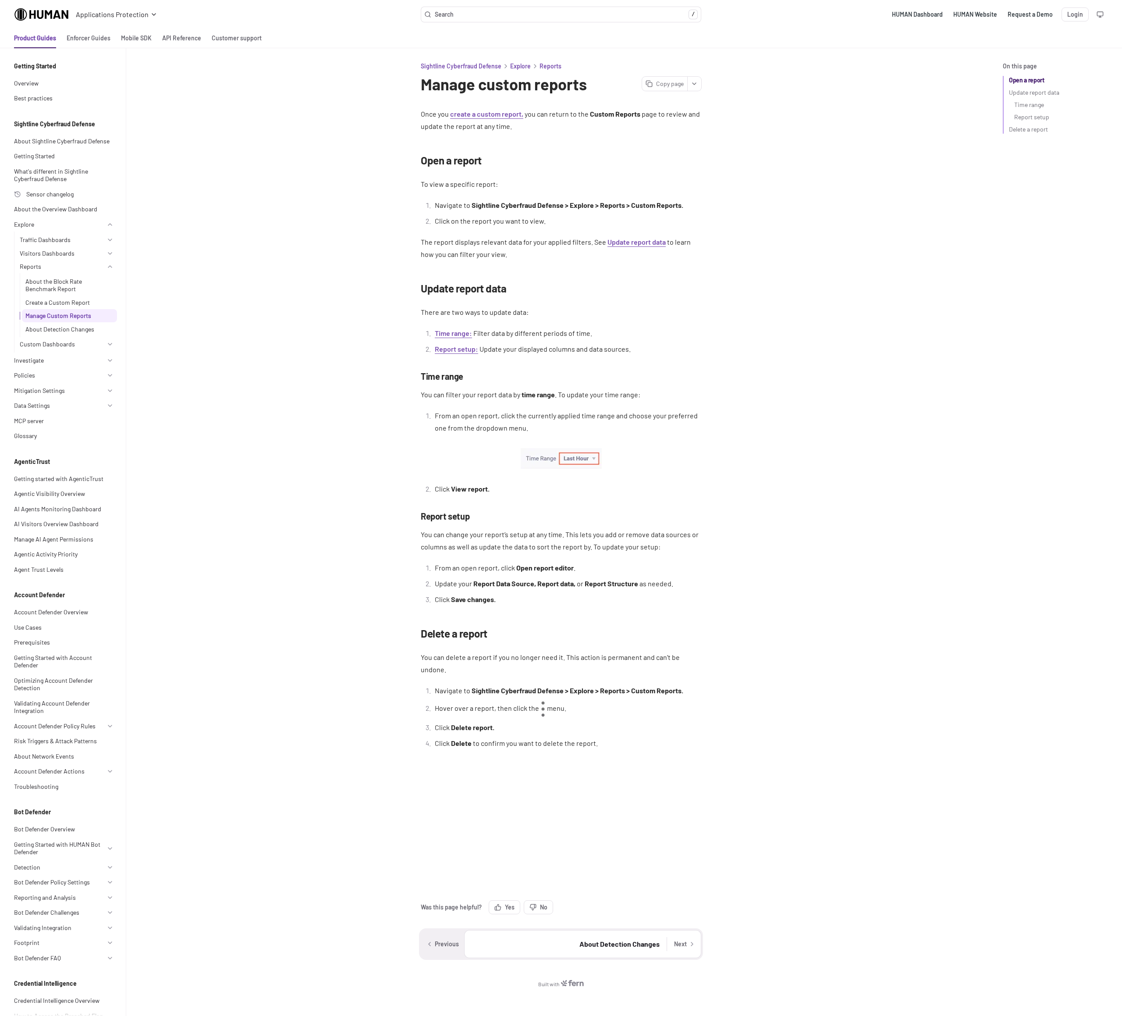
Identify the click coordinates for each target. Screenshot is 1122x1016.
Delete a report (1028, 129)
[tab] (35, 38)
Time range (1029, 104)
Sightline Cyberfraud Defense (461, 66)
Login (1075, 14)
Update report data (1034, 92)
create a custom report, (486, 114)
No (543, 907)
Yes (510, 907)
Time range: (453, 333)
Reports (550, 66)
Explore (520, 66)
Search (565, 14)
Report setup (1031, 117)
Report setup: (456, 349)
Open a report (1026, 80)
